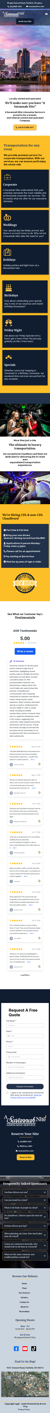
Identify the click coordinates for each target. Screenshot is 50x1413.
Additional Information (15, 1073)
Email (9, 1031)
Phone (9, 1042)
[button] (46, 14)
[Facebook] (16, 1348)
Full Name (11, 1021)
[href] (25, 1384)
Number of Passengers (16, 1063)
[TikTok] (33, 1348)
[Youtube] (25, 1348)
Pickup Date (11, 1052)
